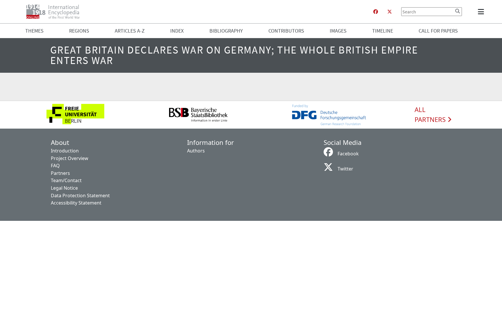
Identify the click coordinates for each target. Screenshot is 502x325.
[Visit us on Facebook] (375, 11)
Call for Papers (438, 30)
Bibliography (226, 30)
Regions (79, 30)
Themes (34, 30)
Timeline (382, 30)
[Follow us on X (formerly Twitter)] (389, 11)
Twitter (345, 169)
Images (338, 30)
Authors (196, 151)
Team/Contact (66, 180)
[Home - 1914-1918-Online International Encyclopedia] (55, 11)
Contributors (286, 30)
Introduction (65, 151)
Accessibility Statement (76, 203)
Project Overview (69, 158)
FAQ (55, 165)
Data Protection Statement (80, 195)
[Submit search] (457, 11)
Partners (60, 173)
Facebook (348, 153)
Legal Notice (64, 188)
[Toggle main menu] (482, 11)
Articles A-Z (130, 30)
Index (177, 30)
